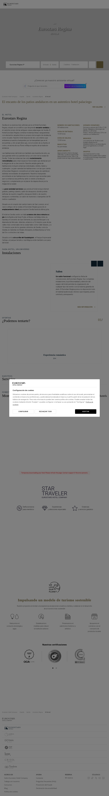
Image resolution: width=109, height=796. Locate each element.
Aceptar (85, 411)
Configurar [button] (23, 411)
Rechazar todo (45, 411)
